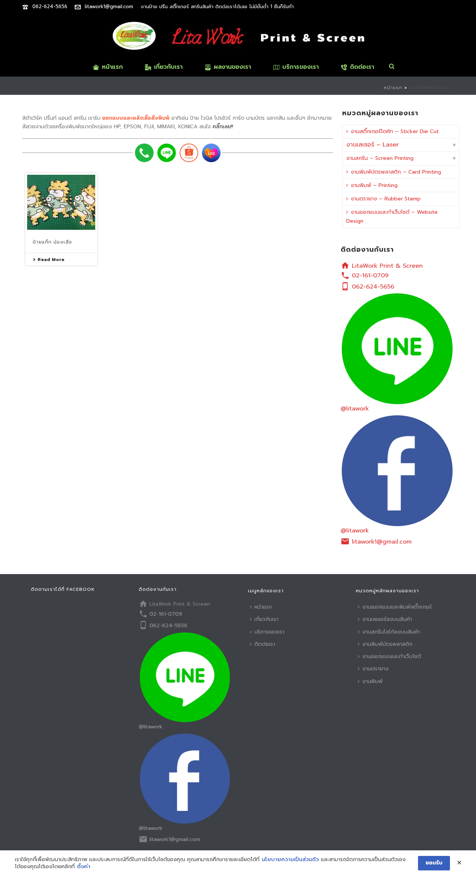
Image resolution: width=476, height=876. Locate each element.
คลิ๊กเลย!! (223, 127)
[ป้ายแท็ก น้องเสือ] (61, 202)
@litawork (355, 408)
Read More (51, 259)
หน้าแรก (112, 66)
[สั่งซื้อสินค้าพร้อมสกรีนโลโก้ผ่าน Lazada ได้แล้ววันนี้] (211, 153)
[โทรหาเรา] (144, 153)
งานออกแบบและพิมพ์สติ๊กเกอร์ (397, 607)
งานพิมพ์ (372, 681)
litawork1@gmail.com (109, 6)
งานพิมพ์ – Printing (374, 185)
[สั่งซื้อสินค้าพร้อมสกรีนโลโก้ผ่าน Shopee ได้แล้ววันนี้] (189, 153)
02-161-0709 (370, 275)
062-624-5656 (49, 6)
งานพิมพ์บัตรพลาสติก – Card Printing (396, 172)
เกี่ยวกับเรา (168, 66)
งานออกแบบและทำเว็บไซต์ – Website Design (392, 216)
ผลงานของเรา (232, 66)
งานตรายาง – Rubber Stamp (386, 199)
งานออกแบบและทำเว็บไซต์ (391, 656)
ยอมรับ (434, 863)
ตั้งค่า (83, 866)
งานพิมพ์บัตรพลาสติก (387, 644)
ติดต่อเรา (362, 66)
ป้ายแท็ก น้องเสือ (52, 242)
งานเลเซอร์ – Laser (372, 144)
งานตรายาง (375, 669)
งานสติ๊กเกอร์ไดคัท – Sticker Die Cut (395, 131)
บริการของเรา (300, 66)
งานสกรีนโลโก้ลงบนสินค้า (391, 632)
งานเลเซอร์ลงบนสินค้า (387, 619)
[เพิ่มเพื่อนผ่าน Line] (166, 153)
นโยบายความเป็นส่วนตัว (290, 859)
